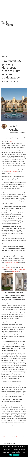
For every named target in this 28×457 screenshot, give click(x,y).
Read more (16, 454)
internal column (15, 271)
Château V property (12, 171)
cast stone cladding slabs (16, 265)
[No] (25, 450)
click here (22, 452)
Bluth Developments (14, 141)
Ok (10, 454)
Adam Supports (21, 269)
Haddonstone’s (17, 168)
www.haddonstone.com (9, 426)
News (4, 57)
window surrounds (5, 267)
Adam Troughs (9, 269)
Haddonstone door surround (11, 262)
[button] (25, 23)
